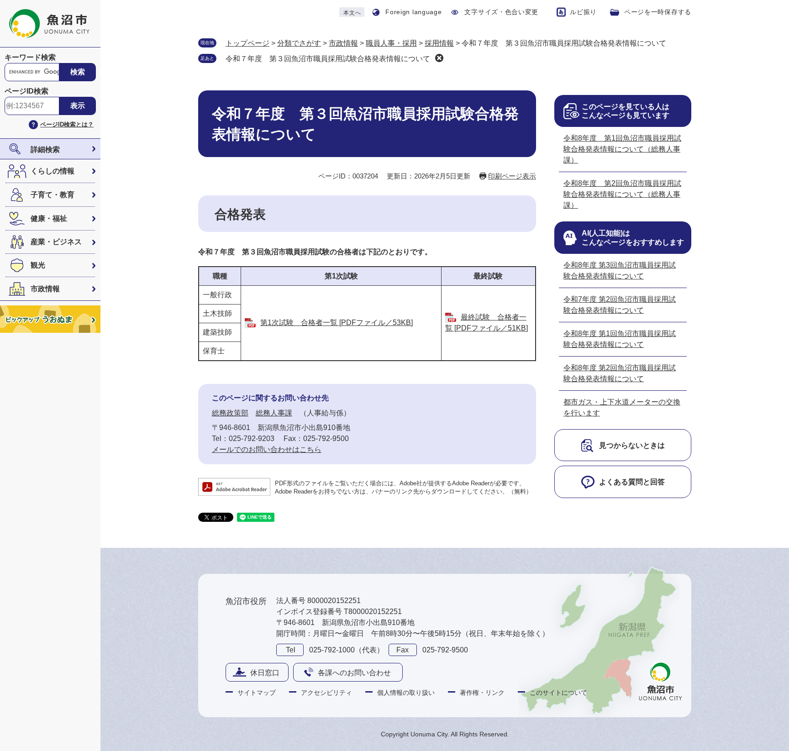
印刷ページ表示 (512, 176)
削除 (439, 58)
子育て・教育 (52, 195)
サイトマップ (256, 692)
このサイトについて (558, 692)
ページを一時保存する (657, 12)
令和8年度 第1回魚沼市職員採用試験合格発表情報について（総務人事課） (622, 149)
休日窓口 (264, 673)
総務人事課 (274, 413)
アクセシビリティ (326, 692)
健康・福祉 (49, 218)
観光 (38, 265)
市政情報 (45, 289)
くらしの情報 (52, 171)
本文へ (352, 13)
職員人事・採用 (391, 43)
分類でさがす (299, 43)
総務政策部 (230, 413)
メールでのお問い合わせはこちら (266, 449)
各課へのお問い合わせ (354, 673)
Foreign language (413, 12)
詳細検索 (45, 149)
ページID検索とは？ (67, 124)
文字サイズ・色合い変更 (501, 12)
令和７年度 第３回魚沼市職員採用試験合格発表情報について (328, 59)
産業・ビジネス (56, 242)
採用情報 (439, 43)
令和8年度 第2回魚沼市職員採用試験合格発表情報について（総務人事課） (622, 194)
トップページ (247, 43)
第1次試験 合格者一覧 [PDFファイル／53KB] (336, 322)
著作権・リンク (482, 692)
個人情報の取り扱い (406, 692)
